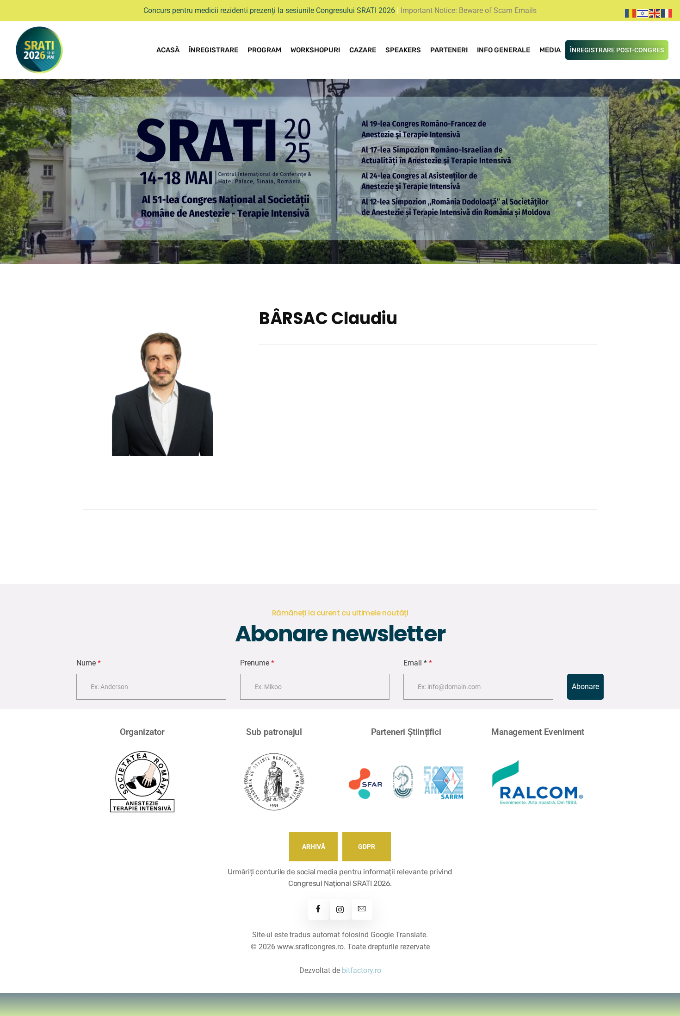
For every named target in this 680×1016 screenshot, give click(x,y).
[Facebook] (318, 909)
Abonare (585, 686)
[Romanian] (631, 13)
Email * (417, 663)
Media (550, 50)
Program (264, 50)
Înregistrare (213, 50)
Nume (88, 663)
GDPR (366, 846)
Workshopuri (315, 50)
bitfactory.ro (361, 970)
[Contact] (362, 909)
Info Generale (503, 50)
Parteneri (449, 50)
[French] (667, 13)
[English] (655, 13)
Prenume (257, 663)
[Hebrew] (643, 13)
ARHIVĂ (313, 846)
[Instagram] (340, 909)
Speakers (403, 50)
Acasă (167, 50)
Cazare (362, 50)
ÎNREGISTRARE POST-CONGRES (617, 50)
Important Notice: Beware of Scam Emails (469, 10)
